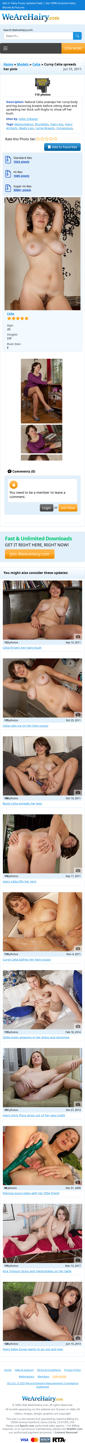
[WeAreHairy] (42, 1399)
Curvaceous (64, 128)
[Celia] (42, 253)
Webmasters (26, 1376)
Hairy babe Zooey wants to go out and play (33, 1349)
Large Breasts (45, 128)
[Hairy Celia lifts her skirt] (42, 844)
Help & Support (24, 1370)
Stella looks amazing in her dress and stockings (36, 1037)
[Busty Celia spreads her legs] (42, 766)
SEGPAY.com (75, 1429)
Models (23, 64)
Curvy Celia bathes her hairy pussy (27, 959)
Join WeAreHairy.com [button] (29, 554)
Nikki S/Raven (28, 119)
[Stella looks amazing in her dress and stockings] (42, 1000)
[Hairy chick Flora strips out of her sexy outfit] (42, 1077)
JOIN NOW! (73, 48)
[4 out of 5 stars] (51, 138)
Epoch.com (27, 1425)
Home (8, 64)
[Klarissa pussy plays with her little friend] (42, 1155)
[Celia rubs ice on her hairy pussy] (42, 688)
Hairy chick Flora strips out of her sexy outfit (34, 1115)
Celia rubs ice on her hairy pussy (25, 726)
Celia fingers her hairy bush (22, 648)
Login (46, 508)
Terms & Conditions (49, 1370)
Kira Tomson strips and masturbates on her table (37, 1271)
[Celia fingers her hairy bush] (42, 610)
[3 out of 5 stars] (46, 138)
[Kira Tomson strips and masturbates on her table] (42, 1233)
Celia (36, 64)
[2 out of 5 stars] (42, 138)
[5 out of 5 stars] (55, 138)
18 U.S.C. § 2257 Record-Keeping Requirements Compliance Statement (42, 1385)
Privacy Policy (72, 1370)
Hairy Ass (56, 124)
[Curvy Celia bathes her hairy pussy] (42, 922)
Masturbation (23, 124)
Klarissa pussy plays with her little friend (31, 1193)
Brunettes (42, 124)
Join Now (68, 508)
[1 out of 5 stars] (38, 138)
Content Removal (66, 1432)
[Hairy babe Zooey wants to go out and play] (42, 1311)
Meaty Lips (26, 128)
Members (43, 1376)
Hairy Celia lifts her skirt (19, 881)
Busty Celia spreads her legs (22, 803)
